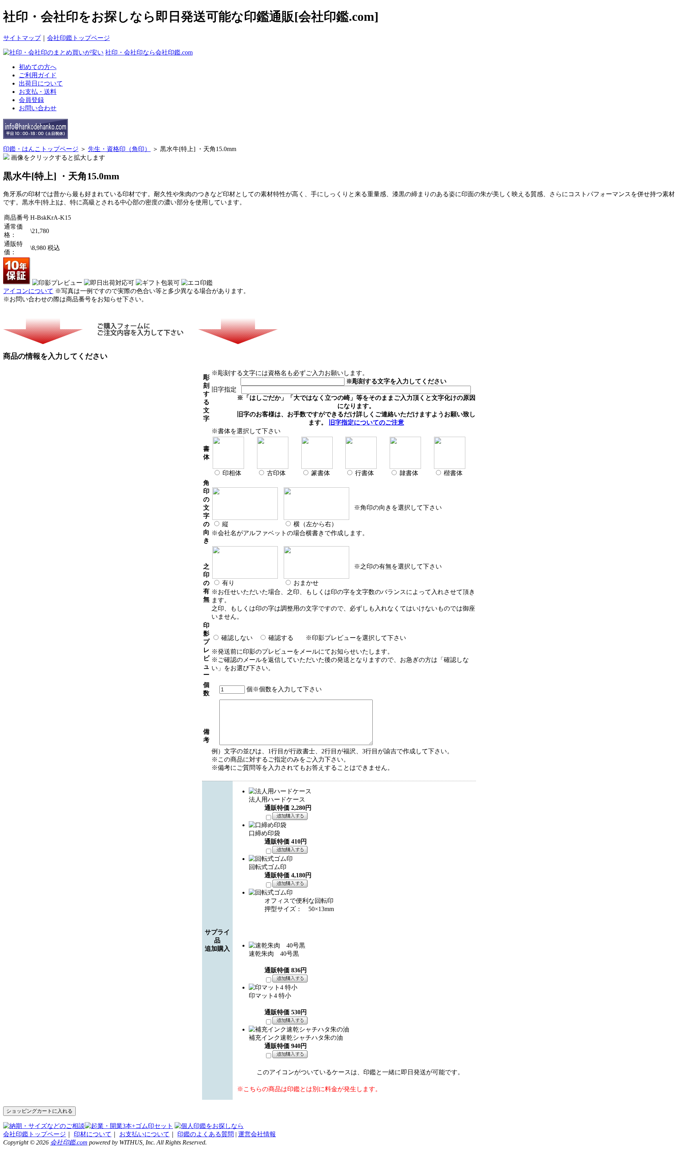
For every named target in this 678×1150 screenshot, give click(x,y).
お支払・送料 (37, 91)
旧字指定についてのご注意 (366, 422)
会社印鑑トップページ (78, 38)
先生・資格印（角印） (119, 149)
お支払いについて (144, 1134)
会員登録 (31, 100)
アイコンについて (28, 291)
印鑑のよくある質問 (205, 1134)
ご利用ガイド (37, 75)
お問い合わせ (37, 108)
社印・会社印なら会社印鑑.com (149, 52)
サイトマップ (22, 38)
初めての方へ (37, 67)
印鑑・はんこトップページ (40, 149)
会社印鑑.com (68, 1142)
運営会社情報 (257, 1134)
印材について (92, 1134)
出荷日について (41, 83)
